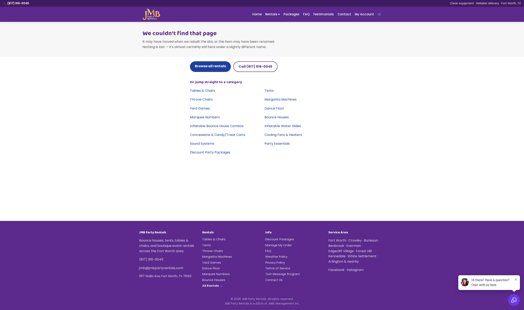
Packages (291, 14)
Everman (353, 245)
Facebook (336, 269)
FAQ (306, 14)
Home (257, 14)
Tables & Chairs (202, 90)
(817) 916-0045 (151, 259)
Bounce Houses (276, 117)
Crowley (355, 240)
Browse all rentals (210, 66)
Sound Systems (202, 143)
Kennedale (337, 256)
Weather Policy (276, 257)
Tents (269, 90)
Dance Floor (274, 108)
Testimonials (323, 14)
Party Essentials (277, 143)
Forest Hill (364, 251)
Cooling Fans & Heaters (283, 134)
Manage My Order (278, 245)
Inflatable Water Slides (282, 126)
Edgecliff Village (341, 251)
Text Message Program (282, 274)
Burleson (371, 240)
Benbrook (336, 245)
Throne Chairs (201, 99)
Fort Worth (337, 240)
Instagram (355, 269)
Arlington (335, 261)
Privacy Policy (275, 263)
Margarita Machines (280, 99)
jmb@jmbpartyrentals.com (161, 268)
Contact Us (273, 280)
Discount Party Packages (210, 152)
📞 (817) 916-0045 (16, 3)
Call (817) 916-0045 (255, 66)
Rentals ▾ (272, 14)
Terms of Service (277, 268)
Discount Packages (279, 239)
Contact (344, 14)
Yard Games (200, 108)
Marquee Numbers (205, 117)
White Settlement (362, 256)
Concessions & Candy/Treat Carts (217, 134)
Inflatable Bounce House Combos (217, 126)
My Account (364, 14)
